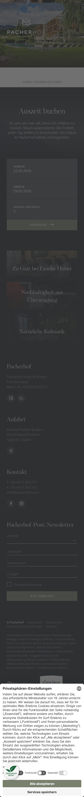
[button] (11, 771)
